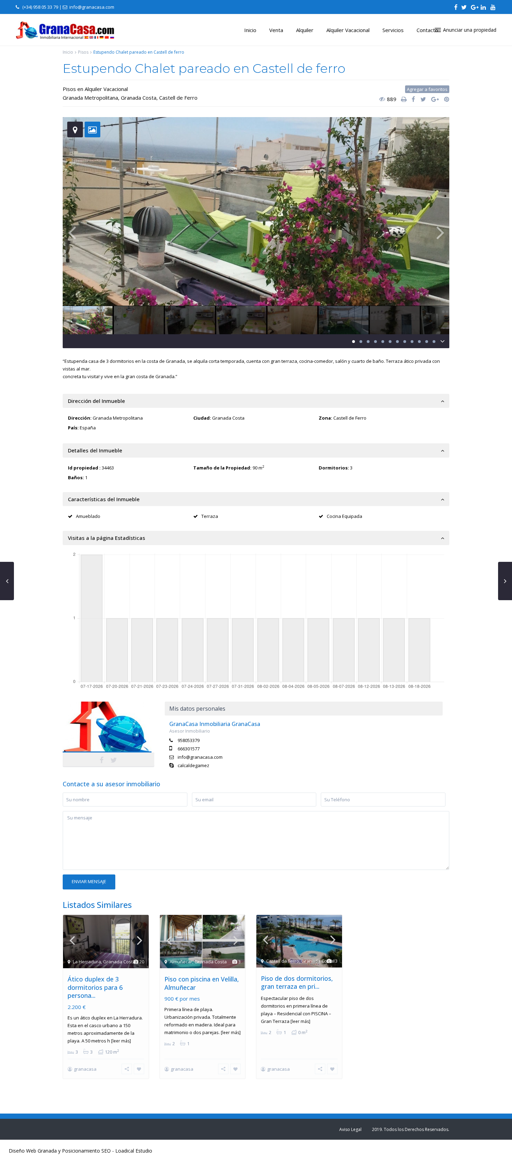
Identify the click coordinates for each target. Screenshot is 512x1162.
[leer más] (121, 1041)
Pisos (83, 52)
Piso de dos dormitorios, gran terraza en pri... (297, 982)
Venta (276, 29)
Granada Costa (138, 97)
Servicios (393, 29)
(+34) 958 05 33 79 (40, 7)
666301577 (189, 749)
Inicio (250, 29)
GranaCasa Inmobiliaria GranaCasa (108, 732)
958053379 (189, 740)
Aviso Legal (350, 1129)
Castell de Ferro (178, 97)
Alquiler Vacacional (348, 29)
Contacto (427, 29)
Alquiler (304, 29)
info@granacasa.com (200, 757)
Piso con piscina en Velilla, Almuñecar (201, 983)
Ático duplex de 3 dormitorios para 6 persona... (95, 987)
